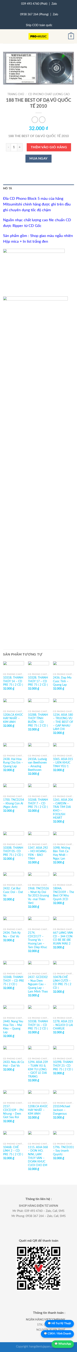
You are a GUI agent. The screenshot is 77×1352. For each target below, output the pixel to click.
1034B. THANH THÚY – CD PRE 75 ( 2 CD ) (13, 981)
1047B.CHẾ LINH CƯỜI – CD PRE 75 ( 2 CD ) (62, 982)
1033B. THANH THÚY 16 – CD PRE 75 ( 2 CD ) (38, 1025)
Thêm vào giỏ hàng (49, 147)
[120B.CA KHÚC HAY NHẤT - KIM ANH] (38, 1095)
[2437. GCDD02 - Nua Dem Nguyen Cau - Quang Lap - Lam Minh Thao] (38, 965)
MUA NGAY (38, 158)
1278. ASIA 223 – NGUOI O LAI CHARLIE (63, 1025)
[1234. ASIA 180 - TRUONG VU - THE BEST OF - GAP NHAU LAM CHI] (63, 703)
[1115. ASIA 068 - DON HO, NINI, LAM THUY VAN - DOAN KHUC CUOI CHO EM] (38, 1136)
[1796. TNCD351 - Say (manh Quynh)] (63, 1136)
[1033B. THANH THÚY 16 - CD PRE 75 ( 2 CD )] (38, 1010)
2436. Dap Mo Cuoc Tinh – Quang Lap (62, 681)
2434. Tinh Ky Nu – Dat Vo (12, 934)
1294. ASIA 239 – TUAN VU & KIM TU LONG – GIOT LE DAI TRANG (38, 1069)
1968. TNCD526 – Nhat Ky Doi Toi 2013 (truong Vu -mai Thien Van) (38, 895)
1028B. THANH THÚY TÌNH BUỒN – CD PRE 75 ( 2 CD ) (38, 720)
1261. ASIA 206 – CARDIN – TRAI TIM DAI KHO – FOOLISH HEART (63, 808)
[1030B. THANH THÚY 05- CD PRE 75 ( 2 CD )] (13, 836)
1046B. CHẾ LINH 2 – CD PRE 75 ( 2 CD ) (13, 1151)
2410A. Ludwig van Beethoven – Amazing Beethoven (37, 764)
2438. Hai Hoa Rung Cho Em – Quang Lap (13, 763)
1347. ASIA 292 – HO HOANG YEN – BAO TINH (38, 853)
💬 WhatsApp (62, 1344)
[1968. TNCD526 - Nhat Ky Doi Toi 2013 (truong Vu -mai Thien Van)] (38, 877)
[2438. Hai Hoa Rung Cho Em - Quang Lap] (13, 747)
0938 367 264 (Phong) (34, 14)
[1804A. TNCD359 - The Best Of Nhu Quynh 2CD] (63, 877)
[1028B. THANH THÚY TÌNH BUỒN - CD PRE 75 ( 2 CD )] (38, 703)
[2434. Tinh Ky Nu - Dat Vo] (13, 921)
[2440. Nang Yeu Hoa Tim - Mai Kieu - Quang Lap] (13, 1010)
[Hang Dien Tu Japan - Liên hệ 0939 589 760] (38, 36)
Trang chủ (15, 94)
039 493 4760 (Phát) (34, 3)
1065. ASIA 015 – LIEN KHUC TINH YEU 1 (63, 763)
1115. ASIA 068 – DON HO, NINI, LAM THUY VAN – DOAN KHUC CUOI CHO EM (38, 1156)
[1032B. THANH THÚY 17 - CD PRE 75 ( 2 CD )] (38, 666)
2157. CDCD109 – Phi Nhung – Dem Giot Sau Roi (13, 1112)
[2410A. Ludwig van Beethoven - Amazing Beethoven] (38, 747)
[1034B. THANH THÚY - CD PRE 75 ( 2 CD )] (13, 965)
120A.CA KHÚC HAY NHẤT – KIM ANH (13, 718)
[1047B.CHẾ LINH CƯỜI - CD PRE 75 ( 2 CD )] (63, 965)
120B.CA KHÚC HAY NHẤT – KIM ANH (38, 1110)
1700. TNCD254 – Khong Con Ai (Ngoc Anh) (13, 803)
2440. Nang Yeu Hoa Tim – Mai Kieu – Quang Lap (13, 1027)
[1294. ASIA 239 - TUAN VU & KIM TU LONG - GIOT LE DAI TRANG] (38, 1050)
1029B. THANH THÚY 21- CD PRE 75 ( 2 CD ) (63, 1066)
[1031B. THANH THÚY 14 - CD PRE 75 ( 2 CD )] (13, 666)
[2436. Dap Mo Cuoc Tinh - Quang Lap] (63, 666)
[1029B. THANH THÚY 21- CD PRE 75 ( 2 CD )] (63, 1050)
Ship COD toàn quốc (39, 25)
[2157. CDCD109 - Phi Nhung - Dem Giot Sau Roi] (13, 1095)
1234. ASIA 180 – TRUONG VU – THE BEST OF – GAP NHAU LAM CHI (63, 722)
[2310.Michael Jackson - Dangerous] (63, 1095)
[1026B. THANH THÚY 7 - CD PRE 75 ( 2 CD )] (38, 788)
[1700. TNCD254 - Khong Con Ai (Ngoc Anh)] (13, 788)
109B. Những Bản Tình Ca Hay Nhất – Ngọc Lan (61, 853)
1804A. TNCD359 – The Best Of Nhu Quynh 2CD (63, 894)
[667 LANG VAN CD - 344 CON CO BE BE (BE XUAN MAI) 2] (63, 921)
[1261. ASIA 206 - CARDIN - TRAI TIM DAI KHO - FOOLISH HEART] (63, 788)
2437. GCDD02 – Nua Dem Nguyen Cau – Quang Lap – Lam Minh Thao (38, 984)
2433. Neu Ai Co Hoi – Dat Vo (13, 1064)
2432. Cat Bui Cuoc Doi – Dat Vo (13, 892)
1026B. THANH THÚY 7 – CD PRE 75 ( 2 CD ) (38, 803)
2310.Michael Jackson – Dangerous (61, 1110)
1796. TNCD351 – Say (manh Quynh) (63, 1151)
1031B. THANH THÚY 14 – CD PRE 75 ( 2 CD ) (13, 681)
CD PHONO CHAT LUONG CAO (49, 94)
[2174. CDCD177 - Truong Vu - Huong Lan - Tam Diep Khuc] (38, 921)
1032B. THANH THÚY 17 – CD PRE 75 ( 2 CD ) (38, 681)
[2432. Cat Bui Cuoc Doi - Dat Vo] (13, 877)
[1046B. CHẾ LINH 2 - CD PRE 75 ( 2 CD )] (13, 1136)
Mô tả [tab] (7, 188)
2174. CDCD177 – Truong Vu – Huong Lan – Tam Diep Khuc (37, 940)
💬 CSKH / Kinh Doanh (57, 1333)
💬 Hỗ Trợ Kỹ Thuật (59, 1323)
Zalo (54, 3)
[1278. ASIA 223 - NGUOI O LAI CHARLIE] (63, 1010)
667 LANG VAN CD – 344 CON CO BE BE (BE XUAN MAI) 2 (63, 938)
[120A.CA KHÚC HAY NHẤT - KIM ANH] (13, 703)
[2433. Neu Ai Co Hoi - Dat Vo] (13, 1050)
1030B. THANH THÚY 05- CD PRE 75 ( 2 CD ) (13, 851)
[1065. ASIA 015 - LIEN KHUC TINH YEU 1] (63, 747)
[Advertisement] (38, 407)
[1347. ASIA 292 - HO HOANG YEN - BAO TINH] (38, 836)
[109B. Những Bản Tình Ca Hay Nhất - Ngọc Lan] (63, 836)
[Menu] (5, 36)
